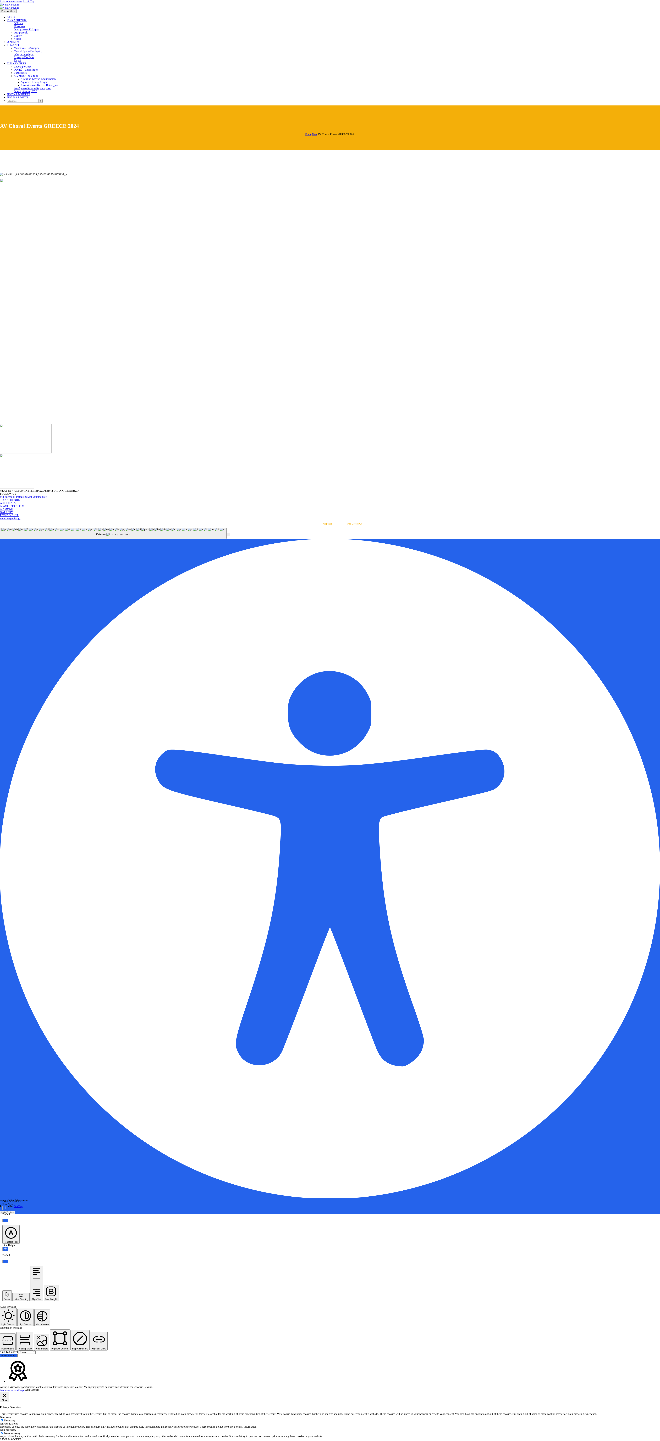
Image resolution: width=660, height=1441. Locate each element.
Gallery (18, 35)
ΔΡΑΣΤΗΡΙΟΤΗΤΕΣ (12, 506)
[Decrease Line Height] (5, 1261)
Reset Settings (8, 1355)
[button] (228, 534)
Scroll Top (28, 1)
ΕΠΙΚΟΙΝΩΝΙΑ (9, 515)
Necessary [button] (5, 1417)
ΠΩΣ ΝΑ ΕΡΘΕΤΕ (17, 97)
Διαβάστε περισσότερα (12, 1390)
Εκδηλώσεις (20, 72)
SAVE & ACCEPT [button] (10, 1439)
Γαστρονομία (21, 32)
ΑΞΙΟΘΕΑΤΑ (8, 503)
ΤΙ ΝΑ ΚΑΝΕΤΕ (16, 63)
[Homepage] (9, 6)
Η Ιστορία (19, 26)
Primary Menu (8, 11)
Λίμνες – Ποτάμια (24, 57)
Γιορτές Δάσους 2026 (25, 91)
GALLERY (6, 512)
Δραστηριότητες (22, 66)
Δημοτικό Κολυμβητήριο (34, 82)
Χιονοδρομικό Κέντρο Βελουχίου (39, 85)
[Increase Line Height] (5, 1249)
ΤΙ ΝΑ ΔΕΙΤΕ (14, 44)
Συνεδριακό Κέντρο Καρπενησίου (32, 88)
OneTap (18, 1206)
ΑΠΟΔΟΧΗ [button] (32, 1390)
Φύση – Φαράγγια (24, 54)
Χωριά (17, 60)
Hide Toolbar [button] (7, 1212)
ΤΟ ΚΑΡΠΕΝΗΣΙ (17, 20)
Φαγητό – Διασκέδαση (26, 69)
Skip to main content (11, 1)
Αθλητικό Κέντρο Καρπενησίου (38, 78)
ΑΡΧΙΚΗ (12, 17)
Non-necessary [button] (8, 1429)
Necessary (9, 1420)
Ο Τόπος (18, 23)
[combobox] (113, 533)
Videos (17, 38)
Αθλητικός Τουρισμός (26, 75)
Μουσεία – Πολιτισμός (26, 48)
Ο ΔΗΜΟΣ (13, 41)
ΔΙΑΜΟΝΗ (6, 509)
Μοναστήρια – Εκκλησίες (28, 51)
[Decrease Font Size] (5, 1220)
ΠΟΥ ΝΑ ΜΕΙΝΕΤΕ (18, 94)
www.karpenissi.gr (10, 518)
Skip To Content (9, 1351)
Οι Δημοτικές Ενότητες (26, 29)
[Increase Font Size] (5, 1208)
